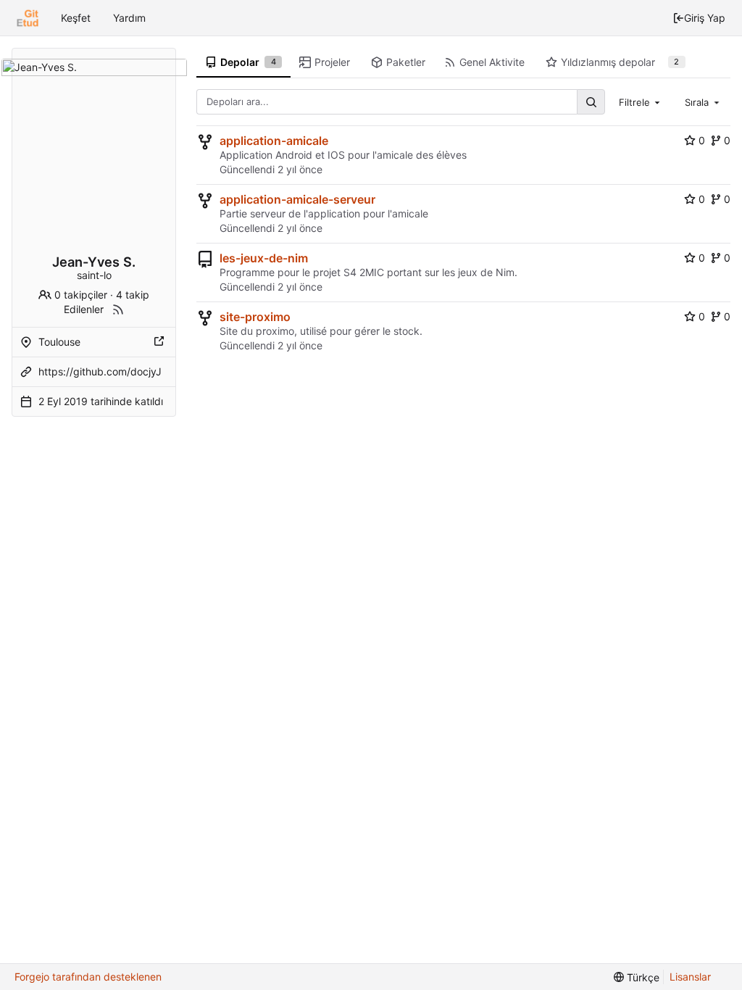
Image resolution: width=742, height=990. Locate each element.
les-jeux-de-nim (264, 258)
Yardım (129, 18)
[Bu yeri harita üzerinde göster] (160, 342)
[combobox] (641, 101)
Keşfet (76, 18)
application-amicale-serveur (297, 199)
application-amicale (274, 140)
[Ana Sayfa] (27, 18)
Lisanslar (690, 976)
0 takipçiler (80, 294)
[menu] (636, 977)
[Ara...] (590, 102)
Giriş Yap (704, 18)
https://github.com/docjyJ (100, 371)
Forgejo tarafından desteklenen (88, 976)
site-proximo (255, 316)
